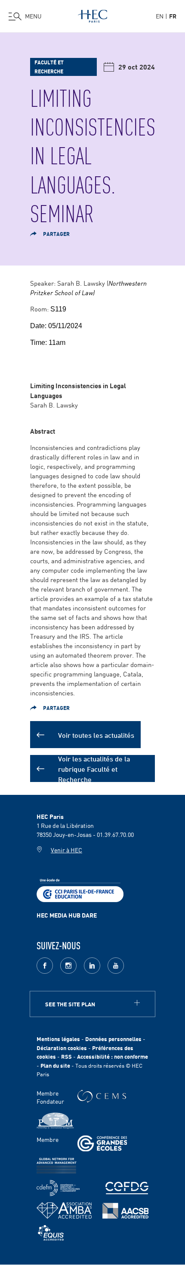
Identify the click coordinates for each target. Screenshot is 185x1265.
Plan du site (55, 1065)
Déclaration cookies (62, 1048)
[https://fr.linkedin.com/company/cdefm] (58, 1188)
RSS (66, 1056)
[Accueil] (92, 14)
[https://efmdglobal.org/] (51, 1233)
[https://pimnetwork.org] (55, 1120)
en (159, 16)
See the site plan (70, 1004)
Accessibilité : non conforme (112, 1056)
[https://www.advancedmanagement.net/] (57, 1166)
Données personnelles (113, 1039)
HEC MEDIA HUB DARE (67, 915)
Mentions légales (58, 1039)
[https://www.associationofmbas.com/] (64, 1210)
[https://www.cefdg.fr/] (126, 1188)
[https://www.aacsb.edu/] (125, 1211)
